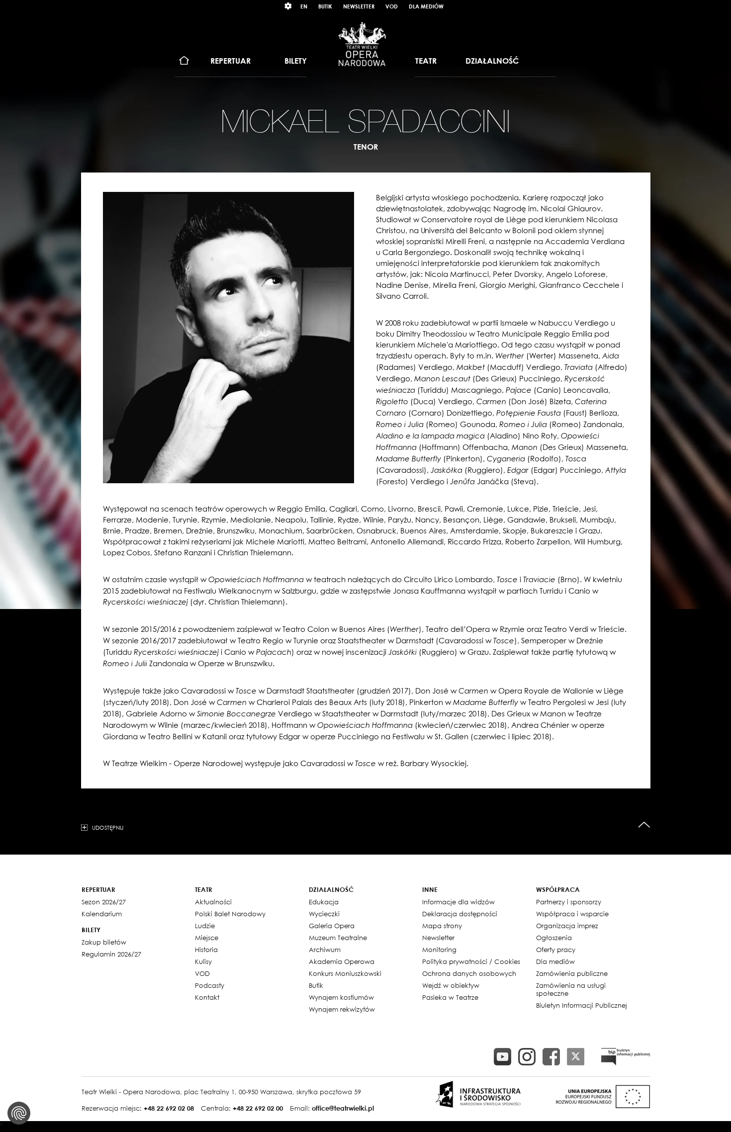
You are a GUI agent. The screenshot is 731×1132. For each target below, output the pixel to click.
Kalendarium (102, 914)
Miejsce (206, 938)
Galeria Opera (332, 926)
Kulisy (203, 961)
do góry (644, 825)
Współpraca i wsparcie (572, 914)
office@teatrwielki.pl (343, 1108)
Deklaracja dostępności (459, 914)
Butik (325, 6)
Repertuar (230, 61)
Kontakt (207, 997)
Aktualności (213, 902)
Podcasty (209, 985)
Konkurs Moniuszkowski (345, 973)
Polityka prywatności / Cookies (471, 961)
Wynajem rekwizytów (342, 1009)
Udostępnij (107, 827)
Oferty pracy (555, 950)
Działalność (492, 61)
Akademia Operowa (341, 961)
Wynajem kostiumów (341, 997)
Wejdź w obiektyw (450, 985)
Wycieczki (324, 914)
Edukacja (324, 902)
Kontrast (288, 6)
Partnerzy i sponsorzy (568, 902)
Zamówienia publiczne (572, 973)
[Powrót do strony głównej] (362, 44)
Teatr (426, 61)
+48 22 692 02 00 (258, 1108)
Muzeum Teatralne (338, 938)
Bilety (295, 61)
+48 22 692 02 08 (169, 1108)
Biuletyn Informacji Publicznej (581, 1005)
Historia (206, 950)
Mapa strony (442, 926)
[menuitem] (184, 61)
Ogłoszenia (554, 938)
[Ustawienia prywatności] (18, 1113)
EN (303, 6)
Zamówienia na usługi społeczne (571, 989)
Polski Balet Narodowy (230, 914)
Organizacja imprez (567, 926)
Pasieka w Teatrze (450, 997)
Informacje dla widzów (458, 902)
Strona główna (184, 61)
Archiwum (325, 950)
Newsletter (358, 6)
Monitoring (439, 950)
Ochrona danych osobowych (469, 973)
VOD (391, 6)
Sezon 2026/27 (104, 902)
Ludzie (205, 926)
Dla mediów (426, 6)
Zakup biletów (104, 942)
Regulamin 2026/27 (111, 954)
